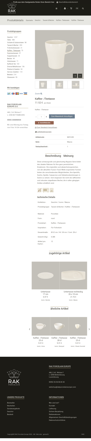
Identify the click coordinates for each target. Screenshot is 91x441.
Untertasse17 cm (45, 293)
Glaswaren (11, 77)
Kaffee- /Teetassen (62, 20)
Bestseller (11, 403)
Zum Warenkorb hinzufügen (46, 275)
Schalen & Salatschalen (15, 42)
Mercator (39, 434)
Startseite (29, 20)
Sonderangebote (13, 409)
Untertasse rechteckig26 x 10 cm (73, 293)
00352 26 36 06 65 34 (56, 382)
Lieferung (52, 409)
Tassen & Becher (48, 20)
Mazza (69, 142)
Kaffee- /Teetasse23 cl (41, 339)
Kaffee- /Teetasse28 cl (59, 339)
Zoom (37, 93)
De (77, 8)
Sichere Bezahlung (56, 412)
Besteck (10, 74)
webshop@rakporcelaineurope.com (62, 387)
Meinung (68, 156)
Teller (9, 40)
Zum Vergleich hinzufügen (46, 127)
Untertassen (11, 61)
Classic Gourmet (80, 346)
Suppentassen (12, 56)
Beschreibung (53, 156)
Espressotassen (12, 53)
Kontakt (52, 406)
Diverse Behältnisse (14, 66)
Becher (9, 58)
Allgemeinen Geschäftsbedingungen (63, 417)
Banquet (61, 346)
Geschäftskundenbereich (68, 2)
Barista (48, 300)
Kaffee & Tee (11, 64)
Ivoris (61, 202)
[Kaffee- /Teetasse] (59, 32)
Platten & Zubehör (13, 69)
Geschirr (38, 20)
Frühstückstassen (13, 48)
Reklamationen (54, 414)
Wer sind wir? (54, 403)
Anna (43, 346)
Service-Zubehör (13, 72)
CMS (82, 434)
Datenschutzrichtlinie (57, 420)
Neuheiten (11, 406)
